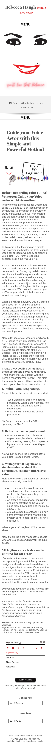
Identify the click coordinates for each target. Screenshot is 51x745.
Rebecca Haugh (25, 9)
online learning (17, 630)
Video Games (11, 667)
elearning (38, 627)
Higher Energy (12, 653)
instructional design (23, 622)
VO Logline (41, 630)
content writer (27, 627)
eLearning (10, 657)
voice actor (14, 265)
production (38, 622)
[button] (25, 24)
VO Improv (38, 736)
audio (17, 627)
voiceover (6, 625)
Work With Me (25, 680)
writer (37, 632)
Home (11, 736)
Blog (32, 736)
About (28, 736)
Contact (16, 736)
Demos (22, 736)
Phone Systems (12, 662)
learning (6, 630)
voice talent (18, 632)
